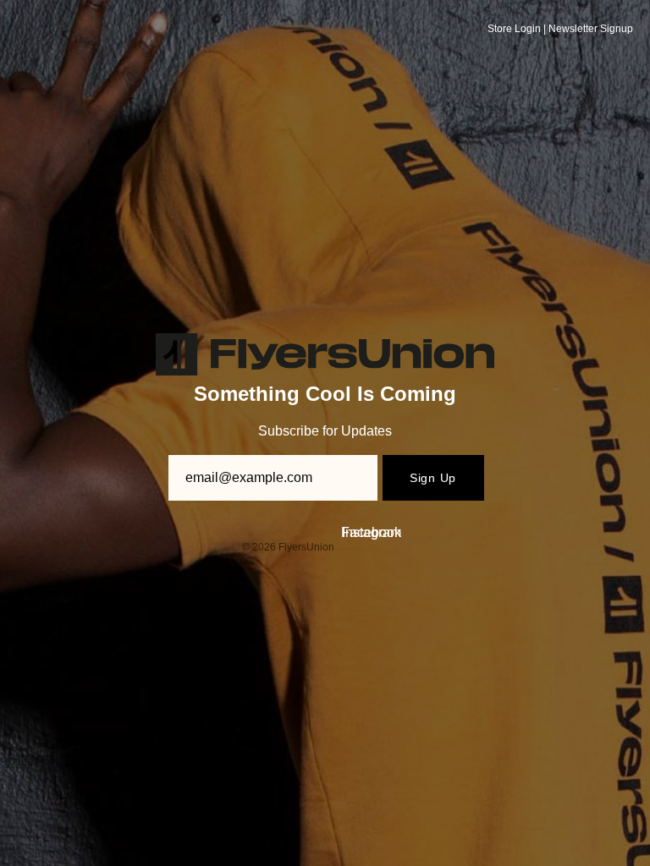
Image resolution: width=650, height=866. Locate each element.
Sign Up (433, 478)
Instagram (371, 532)
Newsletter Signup (590, 29)
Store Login (514, 29)
